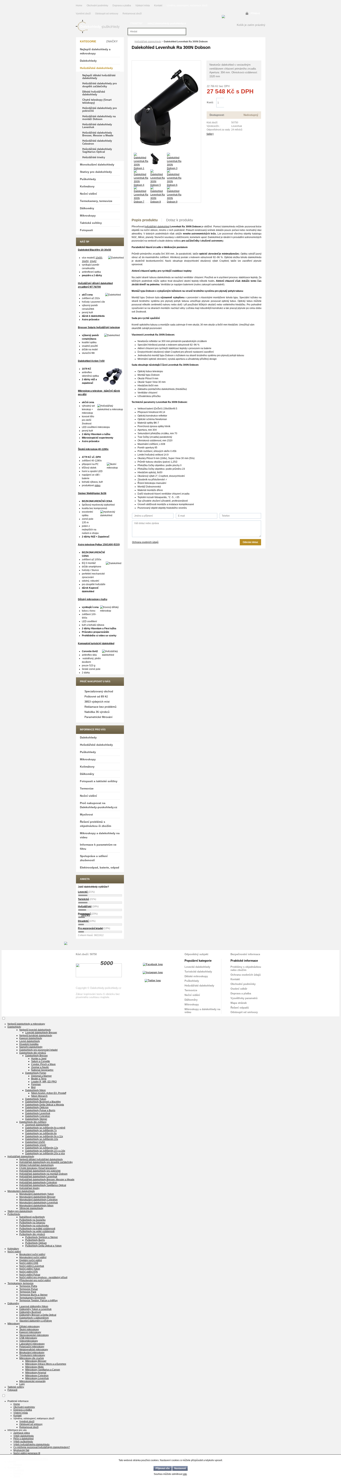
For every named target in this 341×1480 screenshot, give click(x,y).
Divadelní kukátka (28, 1044)
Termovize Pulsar (28, 1289)
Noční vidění (88, 193)
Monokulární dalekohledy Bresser (37, 1197)
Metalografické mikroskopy (33, 1349)
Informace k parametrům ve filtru (98, 846)
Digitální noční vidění (30, 1260)
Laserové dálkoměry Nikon (33, 1306)
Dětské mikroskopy (196, 976)
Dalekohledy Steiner (36, 1119)
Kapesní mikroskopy (30, 1332)
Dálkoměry (87, 208)
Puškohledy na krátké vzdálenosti (37, 1228)
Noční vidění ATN (28, 1271)
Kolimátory (87, 186)
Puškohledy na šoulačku (32, 1220)
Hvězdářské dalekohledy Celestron (97, 142)
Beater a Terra (38, 1078)
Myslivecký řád (21, 1450)
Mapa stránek (238, 1002)
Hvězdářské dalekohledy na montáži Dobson (99, 118)
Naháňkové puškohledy (32, 1217)
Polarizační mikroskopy (31, 1346)
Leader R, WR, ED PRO (44, 1081)
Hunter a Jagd (38, 1058)
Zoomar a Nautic (40, 1067)
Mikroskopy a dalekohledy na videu (100, 835)
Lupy (22, 1384)
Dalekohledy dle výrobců (32, 1052)
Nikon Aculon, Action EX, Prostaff (48, 1093)
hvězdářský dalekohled (156, 226)
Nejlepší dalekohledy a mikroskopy (95, 51)
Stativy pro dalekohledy (96, 171)
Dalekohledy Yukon (35, 1099)
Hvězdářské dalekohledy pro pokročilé (99, 109)
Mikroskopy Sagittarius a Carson (42, 1369)
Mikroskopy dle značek (31, 1358)
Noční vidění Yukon (29, 1268)
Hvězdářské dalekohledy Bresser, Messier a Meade (97, 134)
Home (79, 5)
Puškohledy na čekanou (32, 1222)
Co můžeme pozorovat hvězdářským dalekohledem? (41, 1447)
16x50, (85, 261)
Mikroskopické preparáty (32, 1381)
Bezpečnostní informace (245, 954)
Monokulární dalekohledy (97, 164)
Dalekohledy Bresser (36, 1055)
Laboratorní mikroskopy (32, 1343)
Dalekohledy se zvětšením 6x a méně (45, 1127)
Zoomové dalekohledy (37, 1124)
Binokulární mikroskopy (31, 1352)
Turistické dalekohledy (198, 971)
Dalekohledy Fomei (35, 1073)
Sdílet (209, 134)
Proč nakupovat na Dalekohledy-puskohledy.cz (98, 805)
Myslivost (86, 814)
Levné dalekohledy (29, 1041)
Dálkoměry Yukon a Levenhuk (35, 1309)
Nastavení (180, 1468)
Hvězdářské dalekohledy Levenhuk (97, 126)
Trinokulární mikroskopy (32, 1355)
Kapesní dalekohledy (30, 1038)
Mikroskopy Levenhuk (37, 1378)
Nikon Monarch (39, 1096)
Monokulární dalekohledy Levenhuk (38, 1202)
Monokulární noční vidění (32, 1257)
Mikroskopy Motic (34, 1367)
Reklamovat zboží (132, 13)
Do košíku (242, 103)
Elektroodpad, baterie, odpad (99, 867)
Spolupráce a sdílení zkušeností (94, 858)
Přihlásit (255, 13)
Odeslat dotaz (250, 542)
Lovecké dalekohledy (197, 966)
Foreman (36, 1084)
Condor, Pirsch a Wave (43, 1064)
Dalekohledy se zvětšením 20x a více (45, 1153)
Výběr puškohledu (23, 1441)
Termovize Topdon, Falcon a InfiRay (38, 1300)
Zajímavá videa (21, 1433)
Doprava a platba (121, 5)
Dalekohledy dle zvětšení (32, 1122)
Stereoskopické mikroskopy (34, 1335)
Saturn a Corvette (40, 1061)
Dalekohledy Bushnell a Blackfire (43, 1101)
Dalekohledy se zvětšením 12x (41, 1147)
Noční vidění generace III (26, 1453)
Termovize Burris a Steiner (33, 1294)
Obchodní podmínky (97, 5)
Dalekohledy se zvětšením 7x (41, 1130)
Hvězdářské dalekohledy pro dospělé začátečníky (99, 85)
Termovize (87, 788)
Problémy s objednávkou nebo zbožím (245, 968)
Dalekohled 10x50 (35, 1142)
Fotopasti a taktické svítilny (98, 781)
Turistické (83, 899)
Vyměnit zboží (83, 13)
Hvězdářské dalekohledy (148, 41)
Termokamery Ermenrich (32, 1297)
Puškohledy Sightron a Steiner (41, 1237)
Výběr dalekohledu (23, 1435)
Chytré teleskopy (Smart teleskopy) (96, 101)
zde (185, 1474)
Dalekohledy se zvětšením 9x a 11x (44, 1136)
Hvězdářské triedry (93, 157)
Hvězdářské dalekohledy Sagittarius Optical (97, 150)
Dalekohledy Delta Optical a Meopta (44, 1104)
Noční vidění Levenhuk (31, 1266)
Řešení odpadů (239, 1007)
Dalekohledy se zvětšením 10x (41, 1139)
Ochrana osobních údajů (145, 542)
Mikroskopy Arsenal (35, 1372)
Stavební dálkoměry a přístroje (35, 1320)
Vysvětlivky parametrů (244, 998)
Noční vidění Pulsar (29, 1274)
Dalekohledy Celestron (37, 1116)
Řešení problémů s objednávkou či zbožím (95, 823)
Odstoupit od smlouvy (107, 13)
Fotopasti (86, 230)
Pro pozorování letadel (90, 928)
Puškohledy (88, 179)
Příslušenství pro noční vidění (35, 1280)
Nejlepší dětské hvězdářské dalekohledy (98, 77)
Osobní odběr (238, 988)
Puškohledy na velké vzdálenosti (36, 1231)
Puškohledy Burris (35, 1240)
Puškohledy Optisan (36, 1243)
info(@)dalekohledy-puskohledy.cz (167, 23)
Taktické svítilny (91, 222)
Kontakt (158, 5)
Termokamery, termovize (96, 201)
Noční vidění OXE (28, 1263)
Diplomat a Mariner (41, 1076)
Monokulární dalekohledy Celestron (38, 1199)
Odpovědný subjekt (196, 954)
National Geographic (42, 1070)
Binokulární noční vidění (32, 1254)
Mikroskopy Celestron (37, 1375)
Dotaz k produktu (179, 220)
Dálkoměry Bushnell (30, 1312)
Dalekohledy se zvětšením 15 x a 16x (45, 1150)
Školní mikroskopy (29, 1329)
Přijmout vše (163, 1468)
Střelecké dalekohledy (31, 1208)
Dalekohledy (88, 60)
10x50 (99, 257)
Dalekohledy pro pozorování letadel (38, 1050)
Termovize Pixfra (28, 1286)
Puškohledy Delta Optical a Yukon (43, 1245)
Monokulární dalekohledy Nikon (36, 1205)
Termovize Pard (27, 1291)
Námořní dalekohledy (30, 1047)
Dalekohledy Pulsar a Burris (40, 1110)
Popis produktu (145, 220)
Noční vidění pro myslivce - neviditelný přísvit (43, 1277)
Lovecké (83, 892)
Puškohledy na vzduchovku (34, 1225)
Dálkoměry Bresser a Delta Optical (37, 1315)
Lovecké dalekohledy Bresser (41, 1032)
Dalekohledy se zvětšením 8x (41, 1133)
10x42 (93, 261)
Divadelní (83, 921)
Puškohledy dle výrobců (32, 1234)
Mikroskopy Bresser (35, 1361)
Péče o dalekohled (23, 1438)
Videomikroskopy (28, 1341)
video (97, 485)
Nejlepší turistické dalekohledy (35, 1035)
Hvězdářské (85, 906)
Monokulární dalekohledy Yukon (36, 1194)
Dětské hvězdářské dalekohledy (93, 93)
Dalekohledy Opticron (37, 1107)
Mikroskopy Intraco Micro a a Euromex (45, 1364)
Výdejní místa (142, 5)
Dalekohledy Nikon (35, 1090)
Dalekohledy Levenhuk (37, 1113)
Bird (33, 1087)
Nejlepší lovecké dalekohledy (35, 1029)
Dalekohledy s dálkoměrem (34, 1317)
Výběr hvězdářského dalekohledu (31, 1444)
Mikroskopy (88, 215)
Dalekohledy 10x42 (35, 1145)
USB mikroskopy (28, 1338)
